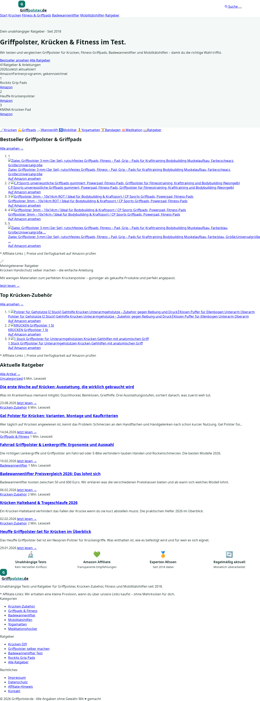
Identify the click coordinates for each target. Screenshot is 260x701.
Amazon (6, 87)
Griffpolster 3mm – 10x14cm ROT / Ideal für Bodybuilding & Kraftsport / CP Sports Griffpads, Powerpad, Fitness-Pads (97, 201)
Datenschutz (18, 682)
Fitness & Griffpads (36, 15)
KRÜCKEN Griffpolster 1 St (28, 330)
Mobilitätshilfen (92, 15)
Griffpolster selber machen (29, 648)
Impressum (17, 677)
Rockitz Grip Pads (21, 657)
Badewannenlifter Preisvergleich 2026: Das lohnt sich (50, 473)
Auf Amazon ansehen (24, 178)
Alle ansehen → (12, 148)
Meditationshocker (22, 628)
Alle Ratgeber (40, 60)
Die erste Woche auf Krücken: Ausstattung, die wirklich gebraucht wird (67, 386)
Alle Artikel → (10, 374)
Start (4, 15)
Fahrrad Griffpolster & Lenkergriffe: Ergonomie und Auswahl (57, 444)
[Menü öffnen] (240, 7)
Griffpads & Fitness (14, 436)
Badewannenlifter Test (25, 653)
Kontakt (14, 691)
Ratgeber (112, 15)
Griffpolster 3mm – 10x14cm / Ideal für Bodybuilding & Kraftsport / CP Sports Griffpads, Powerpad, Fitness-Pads (94, 214)
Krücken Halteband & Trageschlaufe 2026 (39, 502)
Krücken (14, 15)
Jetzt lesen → (10, 285)
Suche (233, 6)
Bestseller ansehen (14, 60)
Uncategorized (11, 378)
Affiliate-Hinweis (20, 686)
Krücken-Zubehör (13, 407)
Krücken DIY (17, 644)
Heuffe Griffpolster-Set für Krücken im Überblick (45, 531)
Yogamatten (17, 624)
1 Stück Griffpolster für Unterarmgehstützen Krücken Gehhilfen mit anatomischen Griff (75, 343)
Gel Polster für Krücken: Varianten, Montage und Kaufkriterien (59, 415)
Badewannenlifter (65, 15)
